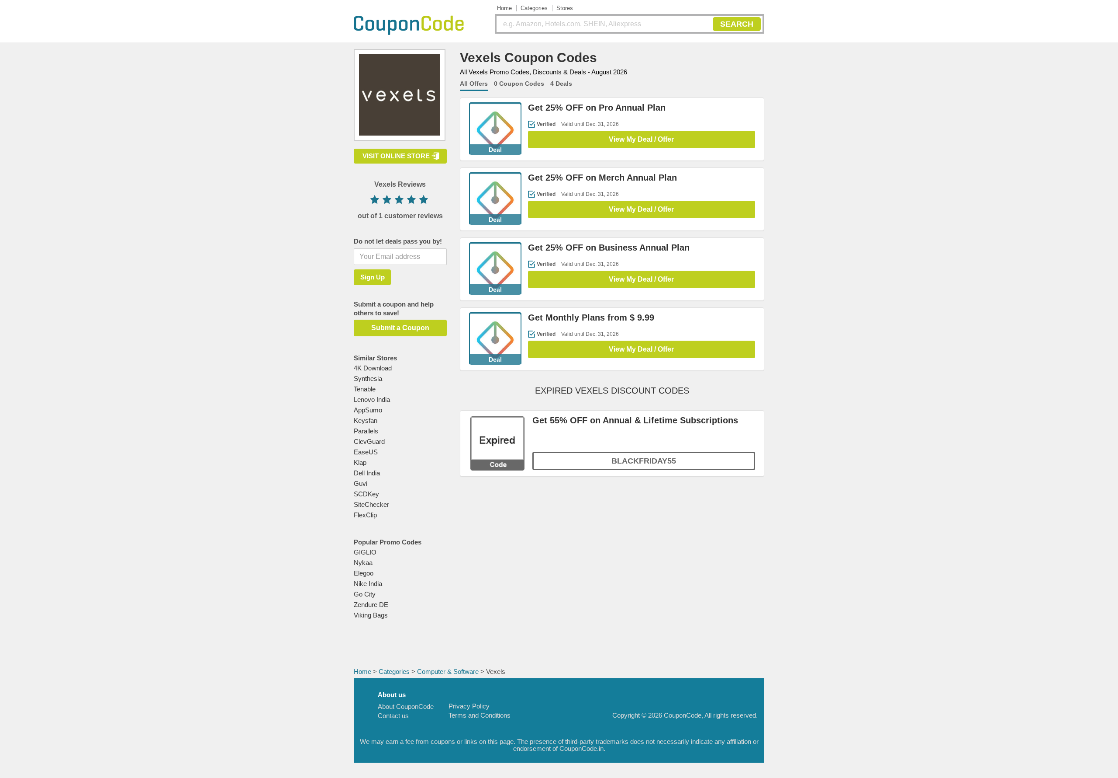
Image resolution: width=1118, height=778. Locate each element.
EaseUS (366, 452)
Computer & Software (448, 671)
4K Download (373, 368)
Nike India (368, 583)
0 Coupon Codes (519, 83)
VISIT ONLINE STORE (396, 156)
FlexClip (365, 515)
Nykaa (363, 562)
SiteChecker (371, 504)
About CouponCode (406, 706)
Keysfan (365, 420)
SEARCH (736, 24)
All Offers (474, 83)
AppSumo (368, 410)
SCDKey (366, 494)
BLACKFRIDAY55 (643, 461)
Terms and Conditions (480, 715)
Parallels (366, 431)
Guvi (360, 483)
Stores (564, 8)
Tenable (365, 389)
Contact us (393, 715)
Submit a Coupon (400, 327)
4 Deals (561, 83)
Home (504, 8)
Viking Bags (371, 615)
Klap (360, 462)
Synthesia (368, 378)
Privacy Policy (469, 706)
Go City (365, 594)
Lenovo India (372, 399)
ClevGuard (369, 441)
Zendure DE (371, 604)
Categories (534, 8)
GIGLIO (365, 552)
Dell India (367, 473)
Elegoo (363, 573)
